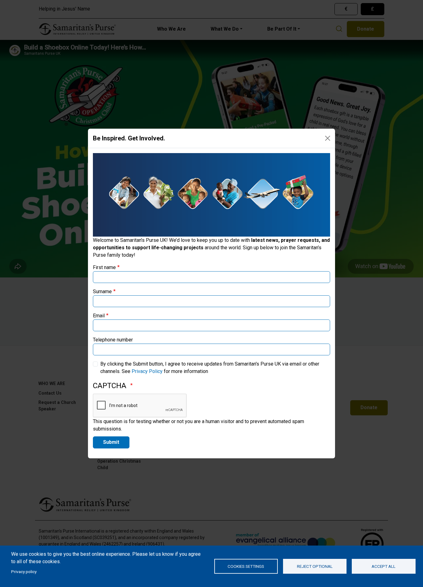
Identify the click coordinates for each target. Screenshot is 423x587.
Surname (102, 291)
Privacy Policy (147, 371)
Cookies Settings (246, 566)
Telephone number (113, 340)
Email (99, 316)
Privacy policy (24, 571)
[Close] (328, 138)
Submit (111, 442)
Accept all (383, 566)
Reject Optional (315, 566)
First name (104, 267)
